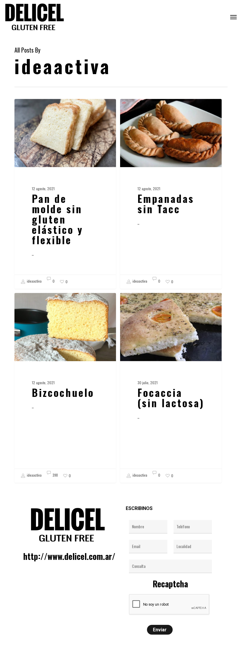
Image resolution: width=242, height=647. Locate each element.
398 (55, 475)
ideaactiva (34, 280)
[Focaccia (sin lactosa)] (171, 388)
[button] (233, 17)
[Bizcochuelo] (65, 388)
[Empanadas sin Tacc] (171, 194)
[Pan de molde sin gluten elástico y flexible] (65, 194)
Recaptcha (170, 584)
